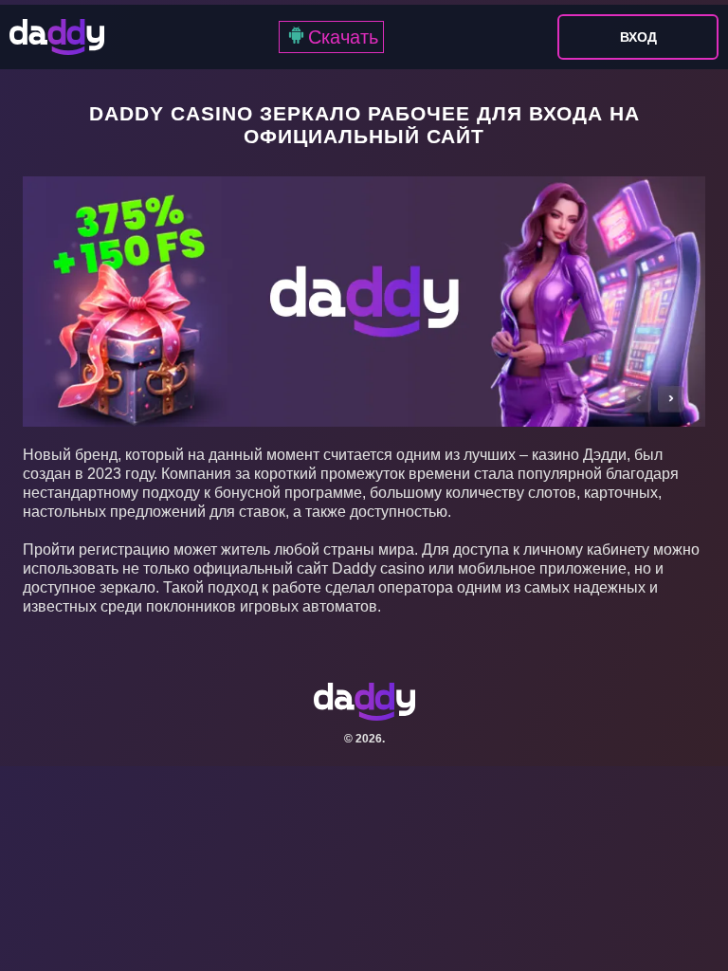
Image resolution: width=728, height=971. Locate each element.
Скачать (343, 37)
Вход (638, 37)
